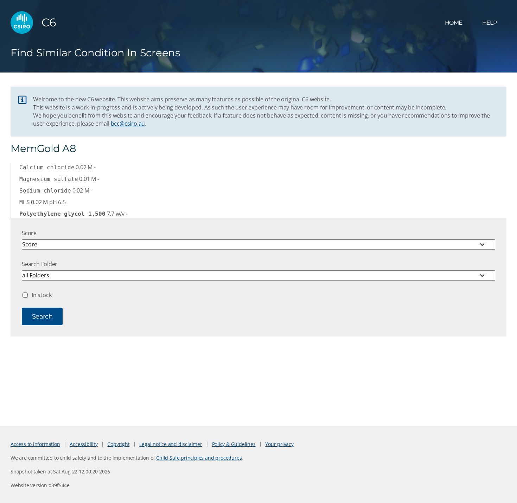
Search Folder (39, 264)
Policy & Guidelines (234, 444)
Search (42, 316)
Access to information (35, 444)
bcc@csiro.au (128, 123)
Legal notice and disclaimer (170, 444)
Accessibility (83, 444)
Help (489, 22)
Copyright (118, 444)
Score (29, 233)
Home (453, 22)
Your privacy (279, 444)
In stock (41, 295)
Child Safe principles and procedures (199, 457)
